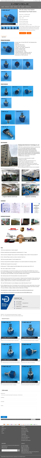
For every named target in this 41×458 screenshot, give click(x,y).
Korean (29, 424)
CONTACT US (28, 6)
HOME (2, 6)
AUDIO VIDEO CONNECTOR (25, 437)
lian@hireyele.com (26, 450)
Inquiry (29, 33)
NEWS (12, 6)
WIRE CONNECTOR (24, 428)
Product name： (3, 393)
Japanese (25, 424)
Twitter (35, 1)
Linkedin (36, 1)
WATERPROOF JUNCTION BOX (25, 440)
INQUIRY (22, 6)
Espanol (9, 424)
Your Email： (3, 401)
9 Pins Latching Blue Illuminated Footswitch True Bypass (12, 314)
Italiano (17, 424)
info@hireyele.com (21, 0)
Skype (39, 1)
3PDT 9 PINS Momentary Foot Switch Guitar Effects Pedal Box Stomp (13, 315)
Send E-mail (22, 33)
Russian (36, 424)
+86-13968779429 (12, 0)
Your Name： (3, 397)
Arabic (33, 424)
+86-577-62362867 (5, 0)
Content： (2, 405)
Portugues (21, 424)
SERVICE (15, 6)
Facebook (33, 1)
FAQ (19, 6)
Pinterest (38, 1)
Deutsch (6, 424)
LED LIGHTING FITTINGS (24, 431)
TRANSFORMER (23, 434)
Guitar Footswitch (26, 16)
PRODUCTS (7, 6)
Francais (13, 424)
